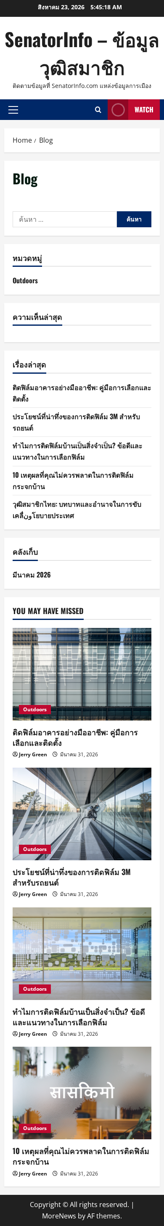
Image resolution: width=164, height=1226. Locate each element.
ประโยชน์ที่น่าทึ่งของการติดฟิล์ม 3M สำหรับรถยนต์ (72, 877)
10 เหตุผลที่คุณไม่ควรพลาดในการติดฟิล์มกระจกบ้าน (81, 1156)
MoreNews (59, 1216)
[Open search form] (98, 109)
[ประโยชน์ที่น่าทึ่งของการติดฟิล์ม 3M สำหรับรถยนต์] (82, 814)
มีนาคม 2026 (32, 574)
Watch (144, 109)
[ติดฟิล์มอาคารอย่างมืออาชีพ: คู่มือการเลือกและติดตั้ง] (82, 674)
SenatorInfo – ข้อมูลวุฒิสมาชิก (82, 52)
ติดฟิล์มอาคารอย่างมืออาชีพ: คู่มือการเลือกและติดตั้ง (75, 737)
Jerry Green (33, 754)
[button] (13, 109)
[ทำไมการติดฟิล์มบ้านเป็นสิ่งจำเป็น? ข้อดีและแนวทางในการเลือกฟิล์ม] (82, 953)
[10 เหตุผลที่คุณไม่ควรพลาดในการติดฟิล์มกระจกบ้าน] (82, 1093)
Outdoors (25, 280)
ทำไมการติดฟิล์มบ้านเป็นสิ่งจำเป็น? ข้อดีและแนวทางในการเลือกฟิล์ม (79, 1016)
